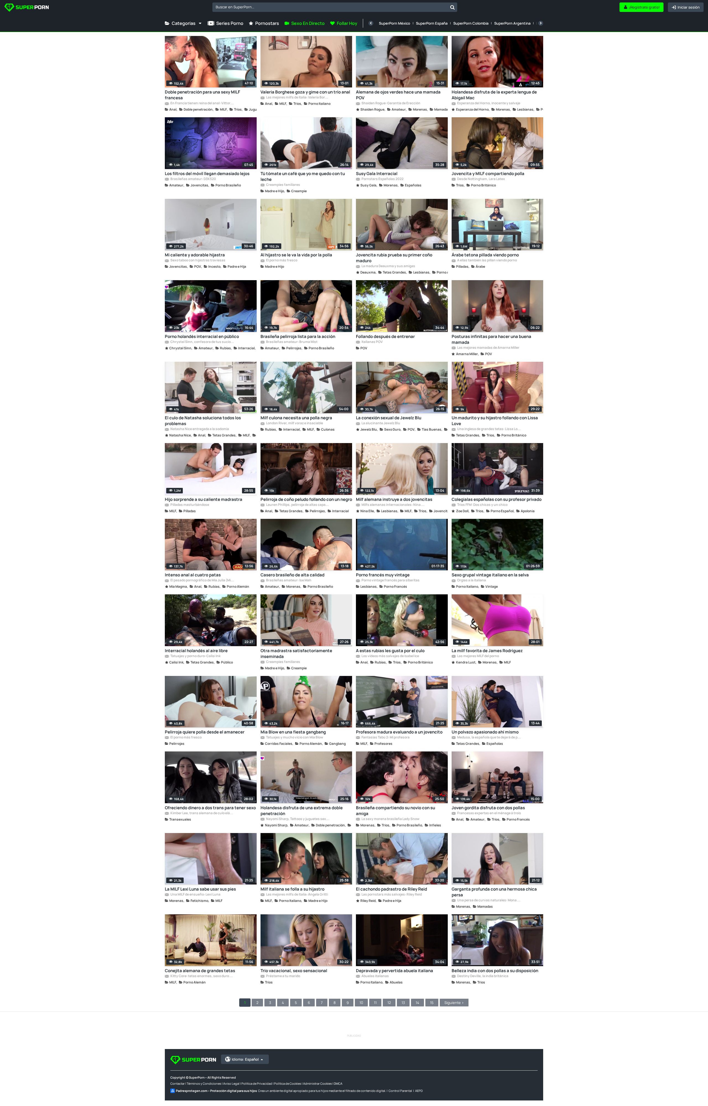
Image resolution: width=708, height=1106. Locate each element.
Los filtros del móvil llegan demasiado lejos (207, 173)
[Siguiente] (540, 23)
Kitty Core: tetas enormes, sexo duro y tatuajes (202, 976)
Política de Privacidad (256, 1083)
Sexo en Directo (308, 23)
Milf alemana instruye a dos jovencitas (394, 499)
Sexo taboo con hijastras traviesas (197, 260)
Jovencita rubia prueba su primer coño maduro (394, 258)
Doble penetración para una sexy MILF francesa (202, 95)
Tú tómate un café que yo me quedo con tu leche (303, 176)
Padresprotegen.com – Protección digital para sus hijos (216, 1091)
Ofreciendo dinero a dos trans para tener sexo (210, 808)
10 (361, 1002)
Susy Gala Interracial (376, 173)
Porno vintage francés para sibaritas (390, 580)
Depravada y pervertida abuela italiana (394, 971)
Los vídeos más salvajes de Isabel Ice (390, 656)
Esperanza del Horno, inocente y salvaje (488, 103)
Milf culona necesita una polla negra (296, 418)
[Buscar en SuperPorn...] (452, 7)
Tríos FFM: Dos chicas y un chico (482, 505)
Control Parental (400, 1091)
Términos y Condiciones (204, 1083)
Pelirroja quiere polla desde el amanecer (204, 732)
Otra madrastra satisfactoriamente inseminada (296, 653)
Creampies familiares (283, 185)
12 (389, 1002)
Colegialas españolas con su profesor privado (497, 499)
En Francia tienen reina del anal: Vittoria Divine (202, 103)
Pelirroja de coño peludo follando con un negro (306, 499)
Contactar (177, 1083)
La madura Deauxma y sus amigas (388, 266)
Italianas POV (372, 342)
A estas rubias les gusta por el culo (390, 651)
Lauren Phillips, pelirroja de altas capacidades (298, 505)
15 (432, 1002)
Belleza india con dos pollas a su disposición (495, 971)
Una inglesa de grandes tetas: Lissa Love (489, 429)
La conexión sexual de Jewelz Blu (388, 418)
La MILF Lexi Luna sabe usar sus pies (200, 889)
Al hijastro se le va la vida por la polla (296, 255)
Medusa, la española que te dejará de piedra (489, 738)
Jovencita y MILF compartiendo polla (488, 173)
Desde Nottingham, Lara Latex (481, 179)
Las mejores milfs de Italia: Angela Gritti (297, 895)
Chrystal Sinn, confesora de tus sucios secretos (202, 342)
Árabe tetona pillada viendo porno (485, 255)
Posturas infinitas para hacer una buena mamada (491, 339)
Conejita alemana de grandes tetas (200, 971)
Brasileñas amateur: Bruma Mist (291, 342)
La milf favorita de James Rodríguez (487, 651)
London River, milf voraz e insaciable (294, 423)
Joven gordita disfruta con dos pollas (488, 808)
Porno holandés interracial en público (202, 336)
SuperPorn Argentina (512, 23)
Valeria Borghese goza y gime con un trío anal (305, 92)
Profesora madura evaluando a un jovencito (399, 732)
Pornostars (267, 23)
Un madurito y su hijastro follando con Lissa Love (495, 420)
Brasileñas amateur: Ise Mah (288, 580)
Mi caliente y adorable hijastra (195, 255)
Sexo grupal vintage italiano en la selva (490, 575)
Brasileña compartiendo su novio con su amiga (395, 810)
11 (375, 1002)
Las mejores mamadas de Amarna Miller (488, 348)
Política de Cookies (287, 1083)
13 (403, 1002)
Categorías (184, 23)
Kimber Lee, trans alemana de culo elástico (202, 813)
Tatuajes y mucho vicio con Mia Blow (294, 738)
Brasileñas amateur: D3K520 (193, 179)
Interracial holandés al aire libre (196, 651)
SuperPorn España (431, 23)
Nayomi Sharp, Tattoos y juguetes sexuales (298, 819)
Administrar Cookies (317, 1083)
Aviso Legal (231, 1083)
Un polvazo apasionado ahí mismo (485, 732)
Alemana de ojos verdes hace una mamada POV (398, 95)
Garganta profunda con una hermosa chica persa (494, 892)
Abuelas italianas (375, 976)
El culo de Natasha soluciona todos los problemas (203, 420)
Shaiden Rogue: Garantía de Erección (390, 103)
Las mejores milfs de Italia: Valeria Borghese (298, 98)
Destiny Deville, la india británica (482, 976)
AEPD (419, 1091)
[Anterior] (370, 23)
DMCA (338, 1083)
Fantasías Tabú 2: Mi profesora (385, 738)
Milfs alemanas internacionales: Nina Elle (393, 505)
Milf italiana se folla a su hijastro (292, 889)
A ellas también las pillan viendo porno (487, 260)
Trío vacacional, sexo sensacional (294, 971)
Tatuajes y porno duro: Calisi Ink (195, 656)
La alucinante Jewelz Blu (380, 423)
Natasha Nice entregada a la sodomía (199, 429)
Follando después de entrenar (385, 336)
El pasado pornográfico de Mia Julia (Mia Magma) (202, 580)
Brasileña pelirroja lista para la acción (298, 336)
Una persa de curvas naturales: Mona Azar (489, 900)
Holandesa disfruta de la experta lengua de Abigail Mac (494, 95)
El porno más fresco (281, 260)
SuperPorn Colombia (470, 23)
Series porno (229, 23)
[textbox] (330, 6)
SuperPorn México (394, 23)
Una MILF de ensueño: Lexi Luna (195, 895)
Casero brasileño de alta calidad (292, 575)
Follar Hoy (347, 23)
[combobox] (334, 7)
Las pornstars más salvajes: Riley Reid (391, 895)
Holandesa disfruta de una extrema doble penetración (302, 810)
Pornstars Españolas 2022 (382, 179)
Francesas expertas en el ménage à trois (489, 813)
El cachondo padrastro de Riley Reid (391, 889)
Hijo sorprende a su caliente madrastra (203, 499)
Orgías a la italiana (471, 580)
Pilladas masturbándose (189, 505)
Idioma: (245, 1059)
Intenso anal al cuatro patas (193, 575)
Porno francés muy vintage (383, 575)
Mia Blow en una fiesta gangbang (293, 732)
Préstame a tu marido (283, 976)
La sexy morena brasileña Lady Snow (390, 819)
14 (417, 1002)
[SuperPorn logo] (26, 8)
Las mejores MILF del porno (478, 656)
